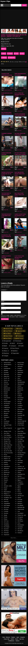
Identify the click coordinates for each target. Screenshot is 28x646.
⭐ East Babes (7, 333)
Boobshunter (7, 389)
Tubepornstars (7, 460)
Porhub (5, 517)
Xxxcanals (6, 523)
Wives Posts (20, 431)
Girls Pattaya (7, 505)
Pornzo (5, 454)
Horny (22, 53)
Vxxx (19, 464)
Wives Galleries (7, 446)
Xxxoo (19, 523)
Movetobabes (21, 524)
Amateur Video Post (21, 429)
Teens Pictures (14, 348)
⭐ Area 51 (18, 328)
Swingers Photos (21, 452)
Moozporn (6, 413)
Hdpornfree (6, 376)
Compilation (19, 169)
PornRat (5, 343)
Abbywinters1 (21, 384)
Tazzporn (20, 417)
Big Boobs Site (21, 507)
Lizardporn (20, 405)
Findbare (20, 395)
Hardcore (5, 169)
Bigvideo (20, 476)
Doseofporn (20, 370)
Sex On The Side (8, 450)
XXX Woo (6, 509)
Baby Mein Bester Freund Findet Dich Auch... (19, 174)
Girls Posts (6, 384)
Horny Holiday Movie (20, 235)
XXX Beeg (20, 519)
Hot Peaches (7, 403)
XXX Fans (6, 521)
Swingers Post (7, 441)
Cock (7, 232)
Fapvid (5, 482)
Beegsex (20, 374)
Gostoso (5, 272)
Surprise (9, 149)
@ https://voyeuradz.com (18, 643)
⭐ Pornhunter (19, 335)
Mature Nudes (21, 409)
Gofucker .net (21, 466)
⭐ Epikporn (17, 333)
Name (3, 301)
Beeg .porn (6, 474)
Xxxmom (20, 343)
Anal (18, 130)
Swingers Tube (21, 446)
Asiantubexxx (7, 466)
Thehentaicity (17, 340)
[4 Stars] (7, 61)
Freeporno (20, 482)
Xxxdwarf (20, 493)
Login (18, 637)
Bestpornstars (7, 456)
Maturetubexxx (7, 491)
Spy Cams (22, 639)
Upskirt (12, 639)
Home (3, 637)
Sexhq (19, 458)
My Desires (20, 435)
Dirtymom (20, 393)
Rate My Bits (7, 439)
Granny (5, 399)
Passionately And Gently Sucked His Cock (6, 237)
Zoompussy (6, 421)
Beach (4, 48)
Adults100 (6, 423)
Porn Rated (6, 526)
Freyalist (20, 368)
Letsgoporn (6, 405)
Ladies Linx (20, 448)
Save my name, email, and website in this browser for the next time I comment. (13, 316)
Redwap (6, 462)
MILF (18, 149)
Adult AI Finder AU (22, 421)
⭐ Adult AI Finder (8, 328)
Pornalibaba (20, 505)
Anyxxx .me (6, 380)
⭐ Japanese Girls (20, 331)
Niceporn (6, 480)
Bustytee (6, 391)
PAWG (20, 90)
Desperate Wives (22, 433)
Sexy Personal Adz (8, 452)
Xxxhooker (6, 532)
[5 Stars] (8, 61)
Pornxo (19, 491)
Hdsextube (20, 366)
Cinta (5, 109)
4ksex (19, 378)
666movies (6, 374)
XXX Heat (20, 528)
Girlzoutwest (20, 397)
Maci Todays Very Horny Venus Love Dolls (19, 195)
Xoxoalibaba (20, 484)
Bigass (19, 485)
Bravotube (20, 456)
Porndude (6, 372)
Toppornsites (15, 353)
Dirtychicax (5, 353)
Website (3, 309)
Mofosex (20, 380)
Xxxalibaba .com (8, 497)
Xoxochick (6, 528)
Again (18, 232)
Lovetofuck (6, 409)
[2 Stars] (3, 61)
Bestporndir (20, 388)
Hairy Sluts (20, 399)
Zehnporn (20, 419)
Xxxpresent (6, 534)
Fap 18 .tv (6, 470)
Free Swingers (7, 435)
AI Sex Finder (21, 425)
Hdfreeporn (6, 468)
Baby (20, 190)
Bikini (18, 90)
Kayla (21, 111)
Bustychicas (20, 389)
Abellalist (6, 370)
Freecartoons (7, 397)
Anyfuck (19, 386)
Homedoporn (21, 454)
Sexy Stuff (20, 450)
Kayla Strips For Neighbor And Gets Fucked (19, 95)
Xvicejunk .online (8, 485)
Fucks (16, 53)
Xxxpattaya (6, 524)
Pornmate (20, 499)
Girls (22, 169)
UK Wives (20, 443)
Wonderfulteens (7, 364)
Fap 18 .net (6, 378)
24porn (19, 376)
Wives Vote (20, 445)
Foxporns (6, 464)
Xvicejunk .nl (20, 470)
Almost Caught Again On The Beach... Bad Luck (20, 216)
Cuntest (5, 393)
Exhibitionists (11, 640)
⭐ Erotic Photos (7, 331)
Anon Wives (6, 433)
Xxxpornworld (21, 509)
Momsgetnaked (6, 340)
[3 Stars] (5, 61)
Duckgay (6, 395)
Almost (20, 232)
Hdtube (19, 472)
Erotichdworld (7, 368)
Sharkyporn (6, 417)
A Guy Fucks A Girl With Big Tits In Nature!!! (19, 258)
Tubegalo (5, 355)
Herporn (6, 478)
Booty (5, 209)
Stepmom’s (6, 149)
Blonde (8, 190)
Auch (18, 190)
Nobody (4, 57)
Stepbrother (12, 57)
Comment (4, 290)
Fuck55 (20, 345)
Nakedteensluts (21, 382)
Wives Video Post (8, 445)
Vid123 (12, 343)
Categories (22, 637)
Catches (10, 53)
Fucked (5, 90)
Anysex (5, 487)
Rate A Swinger (21, 437)
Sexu (5, 484)
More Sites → (14, 537)
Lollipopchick (7, 407)
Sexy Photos (20, 364)
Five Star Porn (7, 495)
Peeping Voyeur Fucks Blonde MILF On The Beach (7, 174)
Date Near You (7, 448)
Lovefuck (20, 407)
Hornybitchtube (21, 478)
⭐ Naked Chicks (7, 335)
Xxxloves (20, 532)
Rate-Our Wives (7, 437)
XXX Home (6, 507)
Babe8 (4, 345)
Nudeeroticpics (7, 362)
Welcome (8, 637)
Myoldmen (14, 350)
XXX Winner (20, 530)
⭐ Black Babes (7, 338)
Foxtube (6, 366)
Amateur (6, 386)
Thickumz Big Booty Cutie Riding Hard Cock (6, 216)
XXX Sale (6, 499)
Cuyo (7, 109)
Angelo (20, 130)
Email (3, 305)
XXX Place (6, 530)
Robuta (5, 519)
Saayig (5, 515)
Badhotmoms (7, 388)
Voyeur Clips (5, 1)
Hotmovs (6, 382)
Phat (7, 209)
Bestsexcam (7, 472)
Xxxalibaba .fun (21, 474)
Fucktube (6, 511)
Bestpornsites (21, 362)
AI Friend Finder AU (7, 425)
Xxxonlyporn (20, 513)
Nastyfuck (20, 413)
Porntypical (20, 517)
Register (13, 637)
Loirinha (9, 272)
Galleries (17, 640)
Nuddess (6, 415)
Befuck (19, 487)
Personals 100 (21, 415)
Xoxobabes (20, 526)
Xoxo (19, 511)
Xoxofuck (6, 513)
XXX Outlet (20, 460)
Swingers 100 (21, 441)
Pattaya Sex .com (22, 515)
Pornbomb (20, 462)
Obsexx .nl (5, 350)
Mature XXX (6, 411)
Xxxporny (5, 348)
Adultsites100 (21, 423)
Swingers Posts (7, 431)
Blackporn (20, 503)
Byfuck (19, 391)
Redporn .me (7, 458)
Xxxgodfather (7, 503)
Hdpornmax (20, 372)
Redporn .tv (6, 493)
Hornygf (19, 401)
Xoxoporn (20, 501)
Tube (5, 419)
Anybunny (6, 501)
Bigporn (19, 480)
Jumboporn (12, 345)
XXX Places (20, 521)
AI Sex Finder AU (8, 428)
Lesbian (9, 169)
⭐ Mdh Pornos (18, 338)
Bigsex (19, 489)
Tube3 (5, 489)
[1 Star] (2, 61)
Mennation (20, 411)
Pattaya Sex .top (21, 468)
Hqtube (19, 497)
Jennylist (20, 403)
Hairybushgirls (7, 401)
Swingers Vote (7, 443)
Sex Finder (20, 439)
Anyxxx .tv (6, 476)
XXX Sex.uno (21, 495)
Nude (20, 149)
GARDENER (9, 90)
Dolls (18, 211)
